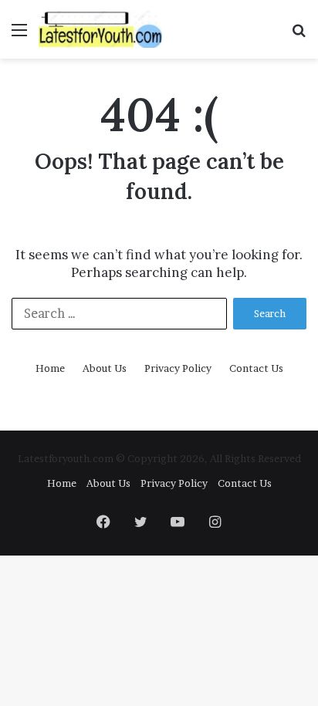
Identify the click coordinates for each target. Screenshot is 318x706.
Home (50, 368)
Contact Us (256, 368)
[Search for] (298, 35)
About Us (105, 368)
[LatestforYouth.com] (100, 29)
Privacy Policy (177, 368)
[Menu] (19, 35)
